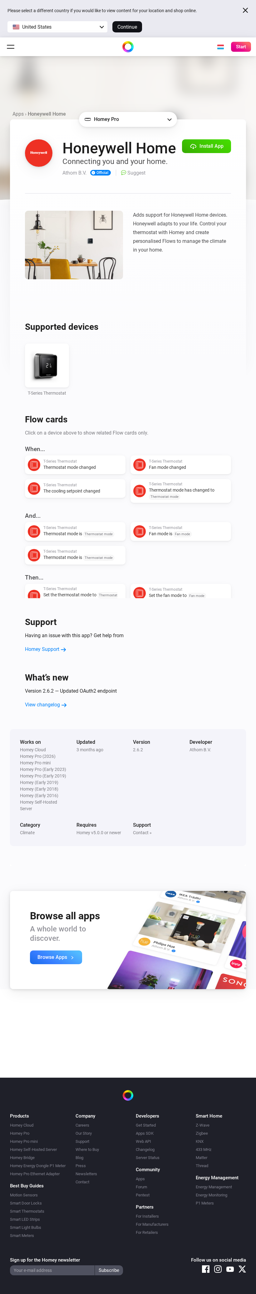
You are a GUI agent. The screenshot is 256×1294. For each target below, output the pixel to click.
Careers (82, 1125)
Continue (127, 27)
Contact (82, 1182)
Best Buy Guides (27, 1186)
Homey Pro (19, 1133)
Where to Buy (87, 1149)
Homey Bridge (22, 1157)
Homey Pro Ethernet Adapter (35, 1173)
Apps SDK (145, 1133)
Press (81, 1165)
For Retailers (147, 1232)
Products (19, 1116)
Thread (202, 1165)
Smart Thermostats (27, 1211)
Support (82, 1141)
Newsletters (86, 1173)
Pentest (143, 1195)
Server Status (148, 1157)
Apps (18, 114)
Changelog (145, 1149)
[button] (57, 26)
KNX (200, 1141)
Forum (141, 1187)
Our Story (84, 1133)
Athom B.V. (200, 749)
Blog (79, 1157)
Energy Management (214, 1187)
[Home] (128, 46)
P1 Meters (205, 1203)
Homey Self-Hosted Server (33, 1149)
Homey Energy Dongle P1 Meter (38, 1165)
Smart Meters (22, 1235)
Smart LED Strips (25, 1219)
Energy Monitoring (211, 1195)
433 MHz (203, 1149)
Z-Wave (202, 1125)
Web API (143, 1141)
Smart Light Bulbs (25, 1227)
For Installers (147, 1216)
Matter (201, 1157)
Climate (27, 832)
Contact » (142, 832)
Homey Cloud (21, 1125)
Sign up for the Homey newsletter (45, 1260)
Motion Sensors (24, 1195)
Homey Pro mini (24, 1141)
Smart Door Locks (26, 1203)
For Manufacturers (152, 1224)
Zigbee (202, 1133)
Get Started (146, 1125)
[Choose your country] (220, 46)
